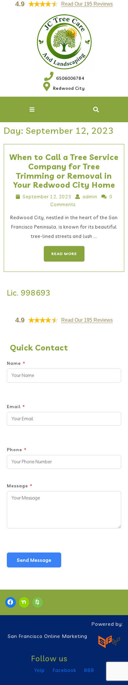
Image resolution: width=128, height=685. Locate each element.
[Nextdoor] (24, 602)
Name (16, 363)
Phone (16, 449)
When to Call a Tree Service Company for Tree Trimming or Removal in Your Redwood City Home (64, 171)
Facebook (64, 670)
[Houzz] (37, 602)
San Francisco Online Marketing (47, 636)
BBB (89, 670)
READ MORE (60, 251)
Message (19, 486)
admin (90, 197)
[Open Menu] (32, 109)
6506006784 (64, 78)
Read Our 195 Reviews (87, 4)
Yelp (39, 670)
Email (16, 406)
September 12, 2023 (47, 197)
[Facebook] (10, 602)
